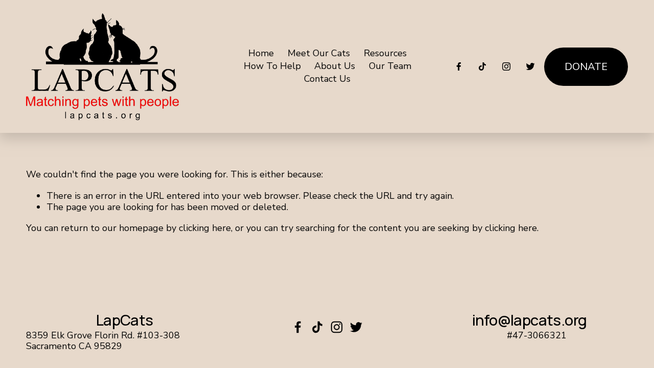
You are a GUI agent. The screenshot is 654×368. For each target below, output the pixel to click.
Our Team (390, 66)
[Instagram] (506, 66)
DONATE (586, 67)
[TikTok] (482, 66)
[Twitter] (530, 66)
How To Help (272, 66)
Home (261, 53)
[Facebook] (459, 66)
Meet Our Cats (319, 53)
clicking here (205, 228)
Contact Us (327, 79)
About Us (334, 66)
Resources (385, 53)
